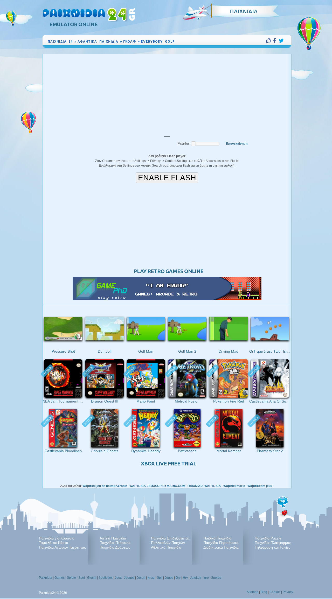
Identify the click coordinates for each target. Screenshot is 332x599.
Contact (274, 592)
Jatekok (195, 578)
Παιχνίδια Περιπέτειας (220, 543)
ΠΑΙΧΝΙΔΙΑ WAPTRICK (204, 486)
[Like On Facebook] (269, 40)
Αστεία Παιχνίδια (113, 538)
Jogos (169, 578)
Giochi (91, 578)
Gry (178, 578)
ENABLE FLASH (167, 177)
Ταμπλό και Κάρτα (53, 543)
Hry (185, 578)
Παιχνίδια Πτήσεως (115, 543)
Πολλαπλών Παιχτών (168, 543)
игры (151, 578)
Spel (81, 578)
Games (59, 578)
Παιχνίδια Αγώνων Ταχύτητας (62, 547)
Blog (264, 592)
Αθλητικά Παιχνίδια (166, 547)
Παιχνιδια (244, 11)
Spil (159, 578)
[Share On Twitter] (281, 40)
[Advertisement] (167, 93)
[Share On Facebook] (276, 40)
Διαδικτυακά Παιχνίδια (221, 547)
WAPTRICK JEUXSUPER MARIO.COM (157, 486)
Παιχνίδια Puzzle (268, 538)
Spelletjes (106, 578)
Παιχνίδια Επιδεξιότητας (170, 538)
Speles (216, 578)
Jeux (118, 578)
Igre (206, 578)
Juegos (129, 578)
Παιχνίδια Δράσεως (115, 547)
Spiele (71, 578)
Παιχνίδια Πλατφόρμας (273, 543)
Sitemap (252, 592)
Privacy (288, 592)
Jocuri (141, 578)
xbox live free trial (168, 463)
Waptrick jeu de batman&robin (104, 486)
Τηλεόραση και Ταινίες (272, 547)
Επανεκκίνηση (236, 144)
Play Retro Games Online (168, 271)
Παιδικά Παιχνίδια (217, 538)
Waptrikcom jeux (259, 486)
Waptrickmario (234, 486)
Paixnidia (45, 578)
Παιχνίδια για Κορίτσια (56, 538)
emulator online (73, 24)
